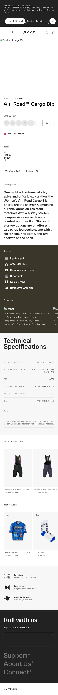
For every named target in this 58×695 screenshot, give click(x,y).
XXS (7, 123)
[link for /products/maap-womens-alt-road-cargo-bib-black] (7, 155)
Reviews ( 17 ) (32, 171)
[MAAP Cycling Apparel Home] (29, 33)
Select (48, 123)
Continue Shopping (35, 21)
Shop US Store (13, 21)
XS (12, 123)
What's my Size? (12, 171)
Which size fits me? (16, 134)
